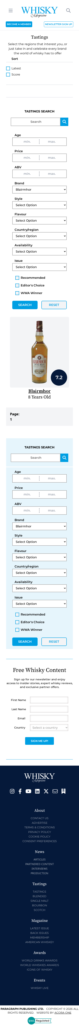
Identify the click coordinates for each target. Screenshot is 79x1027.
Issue (19, 261)
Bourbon (39, 905)
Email (21, 718)
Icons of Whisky (39, 969)
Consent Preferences (39, 841)
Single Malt (39, 901)
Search (25, 305)
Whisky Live (40, 988)
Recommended (33, 278)
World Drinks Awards (40, 960)
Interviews (40, 868)
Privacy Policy (39, 832)
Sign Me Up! (39, 741)
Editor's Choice (32, 285)
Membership (39, 937)
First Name (18, 700)
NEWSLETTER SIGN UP (58, 24)
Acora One (62, 1012)
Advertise (39, 823)
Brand (19, 183)
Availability (23, 245)
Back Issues (39, 933)
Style (18, 199)
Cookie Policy (39, 836)
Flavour (20, 214)
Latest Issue (39, 928)
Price (19, 151)
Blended (39, 896)
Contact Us (40, 818)
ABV (18, 167)
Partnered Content (39, 864)
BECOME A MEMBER (19, 24)
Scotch (39, 910)
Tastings (39, 891)
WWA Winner (31, 293)
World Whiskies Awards (39, 965)
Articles (40, 859)
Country (19, 727)
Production (39, 873)
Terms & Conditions (39, 827)
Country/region (27, 230)
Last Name (19, 709)
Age (18, 135)
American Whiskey (39, 942)
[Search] (64, 122)
